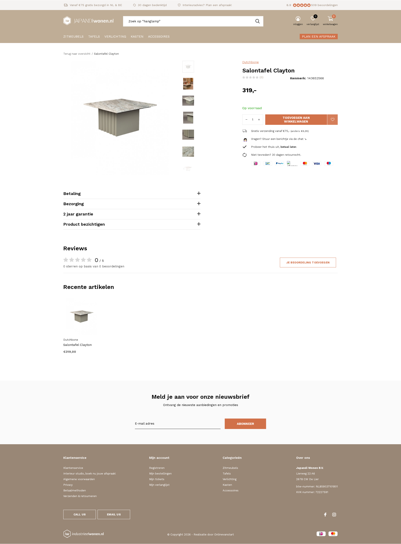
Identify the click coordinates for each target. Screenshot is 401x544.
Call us (80, 514)
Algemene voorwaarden (79, 479)
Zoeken (257, 21)
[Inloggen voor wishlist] (332, 119)
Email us (114, 514)
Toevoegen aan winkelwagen (296, 119)
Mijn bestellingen (160, 473)
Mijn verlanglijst (159, 484)
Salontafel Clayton (77, 345)
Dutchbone (250, 62)
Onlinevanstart (224, 534)
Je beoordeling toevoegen (308, 262)
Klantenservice (73, 467)
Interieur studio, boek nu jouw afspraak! (89, 473)
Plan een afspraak (318, 36)
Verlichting (115, 36)
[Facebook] (325, 514)
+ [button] (259, 119)
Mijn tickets (156, 479)
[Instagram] (334, 514)
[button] (212, 66)
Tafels (94, 36)
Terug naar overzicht (76, 53)
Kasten (137, 36)
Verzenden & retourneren (80, 496)
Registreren (157, 467)
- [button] (246, 119)
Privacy (68, 484)
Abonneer (245, 424)
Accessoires (159, 36)
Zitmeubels (73, 36)
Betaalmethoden (74, 490)
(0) (261, 77)
